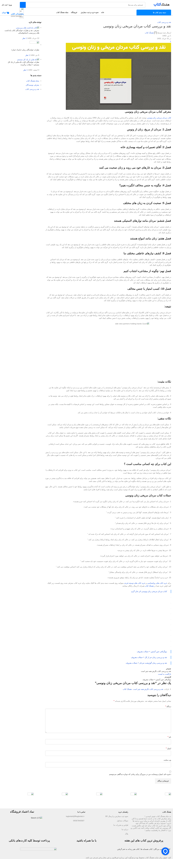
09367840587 (78, 821)
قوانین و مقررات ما (120, 825)
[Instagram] (110, 851)
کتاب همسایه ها (146, 849)
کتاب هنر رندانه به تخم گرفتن (128, 849)
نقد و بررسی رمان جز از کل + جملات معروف (149, 657)
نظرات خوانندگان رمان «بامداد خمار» (25, 50)
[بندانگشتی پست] (27, 28)
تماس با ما (81, 812)
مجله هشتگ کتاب (32, 81)
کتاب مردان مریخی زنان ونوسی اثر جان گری (149, 591)
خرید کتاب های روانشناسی (157, 583)
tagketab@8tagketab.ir (75, 816)
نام (169, 737)
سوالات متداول (122, 821)
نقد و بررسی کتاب (164, 22)
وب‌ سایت (167, 760)
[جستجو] (23, 5)
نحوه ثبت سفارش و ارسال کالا (116, 816)
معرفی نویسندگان (32, 85)
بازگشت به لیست (164, 674)
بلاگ (126, 834)
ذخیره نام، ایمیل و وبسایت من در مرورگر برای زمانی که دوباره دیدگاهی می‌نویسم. (140, 774)
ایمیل (168, 748)
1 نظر (24, 38)
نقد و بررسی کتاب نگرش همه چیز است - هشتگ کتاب (143, 689)
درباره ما (125, 829)
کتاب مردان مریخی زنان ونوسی (159, 118)
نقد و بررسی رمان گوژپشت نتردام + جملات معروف (146, 663)
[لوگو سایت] (160, 5)
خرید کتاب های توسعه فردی (134, 583)
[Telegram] (104, 851)
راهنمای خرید (123, 812)
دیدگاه (168, 706)
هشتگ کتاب (149, 33)
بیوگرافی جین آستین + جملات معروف (152, 651)
